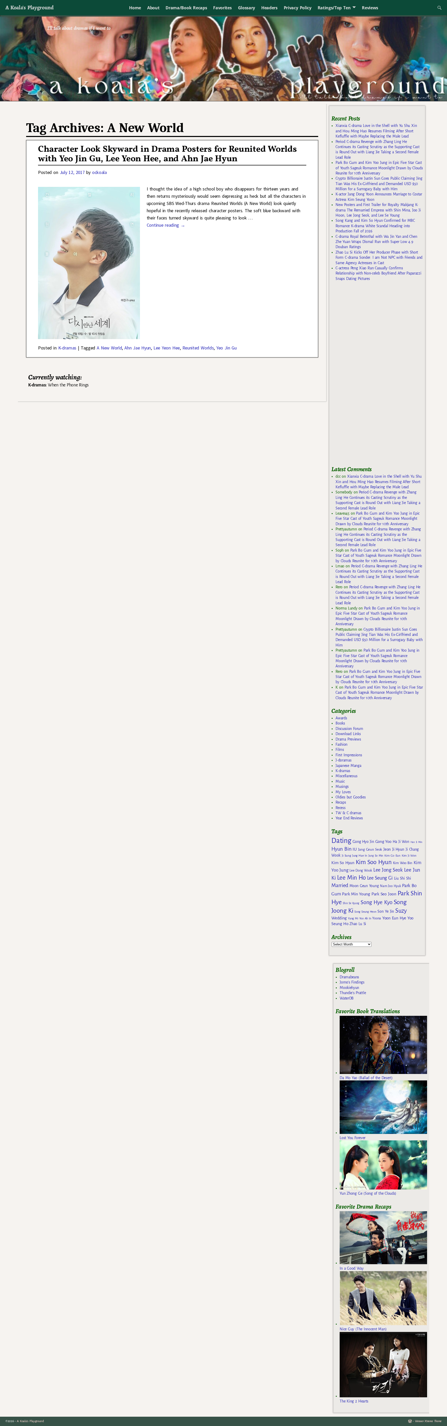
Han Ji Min (417, 842)
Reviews (370, 8)
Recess (340, 808)
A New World (109, 348)
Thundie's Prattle (353, 993)
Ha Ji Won (401, 842)
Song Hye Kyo (376, 902)
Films (340, 750)
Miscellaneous (346, 776)
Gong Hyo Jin (363, 842)
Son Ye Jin (385, 911)
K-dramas (67, 348)
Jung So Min (375, 855)
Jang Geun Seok (370, 849)
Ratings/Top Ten (334, 8)
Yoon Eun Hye (394, 918)
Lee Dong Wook (360, 870)
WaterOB (347, 998)
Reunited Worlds (198, 348)
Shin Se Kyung (351, 903)
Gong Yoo (383, 841)
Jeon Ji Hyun (393, 849)
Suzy (401, 911)
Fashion (341, 744)
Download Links (348, 734)
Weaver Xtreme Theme (428, 1421)
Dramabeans (349, 977)
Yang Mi (353, 918)
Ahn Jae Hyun (137, 348)
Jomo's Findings (352, 982)
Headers (269, 8)
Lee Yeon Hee (166, 348)
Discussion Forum (349, 729)
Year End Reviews (349, 818)
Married (339, 885)
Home (135, 8)
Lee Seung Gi (380, 878)
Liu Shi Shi (402, 878)
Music (340, 781)
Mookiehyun (349, 988)
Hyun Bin (341, 849)
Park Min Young (356, 894)
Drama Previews (348, 739)
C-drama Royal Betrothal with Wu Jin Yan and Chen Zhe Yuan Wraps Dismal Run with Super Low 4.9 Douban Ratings (376, 241)
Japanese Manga (348, 766)
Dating (341, 840)
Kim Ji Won (409, 855)
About (153, 8)
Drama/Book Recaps (186, 8)
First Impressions (349, 755)
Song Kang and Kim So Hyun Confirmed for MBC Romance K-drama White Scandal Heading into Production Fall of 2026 (375, 225)
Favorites (222, 8)
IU (354, 849)
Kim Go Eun (392, 855)
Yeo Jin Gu (226, 348)
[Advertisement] (370, 375)
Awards (341, 718)
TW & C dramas (348, 813)
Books (340, 723)
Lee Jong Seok (388, 870)
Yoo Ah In (365, 918)
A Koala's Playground (29, 7)
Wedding (339, 918)
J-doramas (343, 760)
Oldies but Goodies (351, 797)
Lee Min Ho (351, 877)
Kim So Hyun (342, 862)
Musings (342, 786)
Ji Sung (346, 855)
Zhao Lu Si (357, 924)
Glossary (246, 8)
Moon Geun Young (364, 886)
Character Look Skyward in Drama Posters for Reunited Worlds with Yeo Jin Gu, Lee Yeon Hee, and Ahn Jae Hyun (167, 154)
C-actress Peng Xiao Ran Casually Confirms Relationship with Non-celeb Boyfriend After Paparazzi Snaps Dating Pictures (378, 273)
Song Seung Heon (365, 911)
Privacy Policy (297, 8)
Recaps (341, 802)
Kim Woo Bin (402, 863)
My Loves (343, 792)
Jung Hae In (359, 855)
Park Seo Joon (383, 894)
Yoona (376, 918)
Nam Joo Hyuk (390, 886)
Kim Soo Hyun (374, 862)
